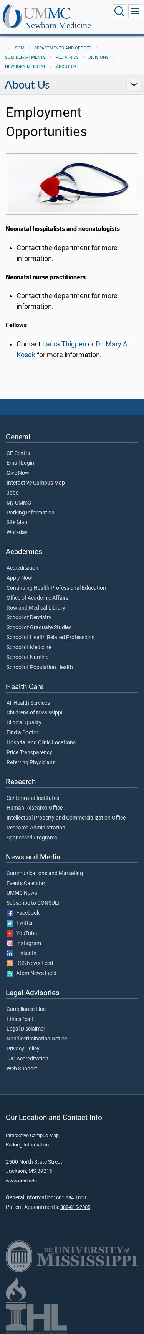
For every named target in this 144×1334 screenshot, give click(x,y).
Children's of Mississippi (34, 713)
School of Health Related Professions (50, 638)
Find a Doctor (22, 733)
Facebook (26, 913)
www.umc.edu (21, 1181)
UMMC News (22, 893)
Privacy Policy (23, 1049)
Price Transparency (29, 753)
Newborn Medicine (58, 25)
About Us (66, 66)
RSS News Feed (33, 963)
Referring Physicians (31, 763)
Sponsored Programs (32, 838)
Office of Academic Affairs (37, 598)
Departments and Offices (62, 48)
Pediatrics (67, 57)
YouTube (25, 933)
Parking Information (31, 513)
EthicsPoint (20, 1019)
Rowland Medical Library (36, 608)
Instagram (27, 943)
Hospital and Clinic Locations (41, 743)
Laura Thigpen (64, 344)
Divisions (98, 57)
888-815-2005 (75, 1207)
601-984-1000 (71, 1197)
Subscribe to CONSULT (33, 903)
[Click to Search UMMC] (119, 11)
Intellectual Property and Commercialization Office (66, 818)
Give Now (18, 473)
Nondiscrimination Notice (37, 1039)
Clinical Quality (24, 723)
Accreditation (22, 568)
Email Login (20, 463)
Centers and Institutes (33, 798)
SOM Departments (25, 57)
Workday (17, 532)
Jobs (12, 493)
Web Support (22, 1069)
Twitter (23, 923)
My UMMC (19, 503)
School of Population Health (40, 668)
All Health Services (28, 703)
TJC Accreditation (27, 1059)
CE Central (19, 453)
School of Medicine (29, 648)
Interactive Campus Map (36, 483)
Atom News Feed (34, 973)
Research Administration (36, 828)
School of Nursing (28, 658)
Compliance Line (26, 1009)
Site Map (17, 522)
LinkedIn (24, 953)
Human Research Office (35, 808)
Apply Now (19, 578)
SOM (20, 48)
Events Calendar (26, 884)
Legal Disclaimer (26, 1029)
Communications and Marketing (45, 874)
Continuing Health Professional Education (56, 588)
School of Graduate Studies (39, 628)
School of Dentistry (29, 618)
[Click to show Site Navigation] (135, 11)
